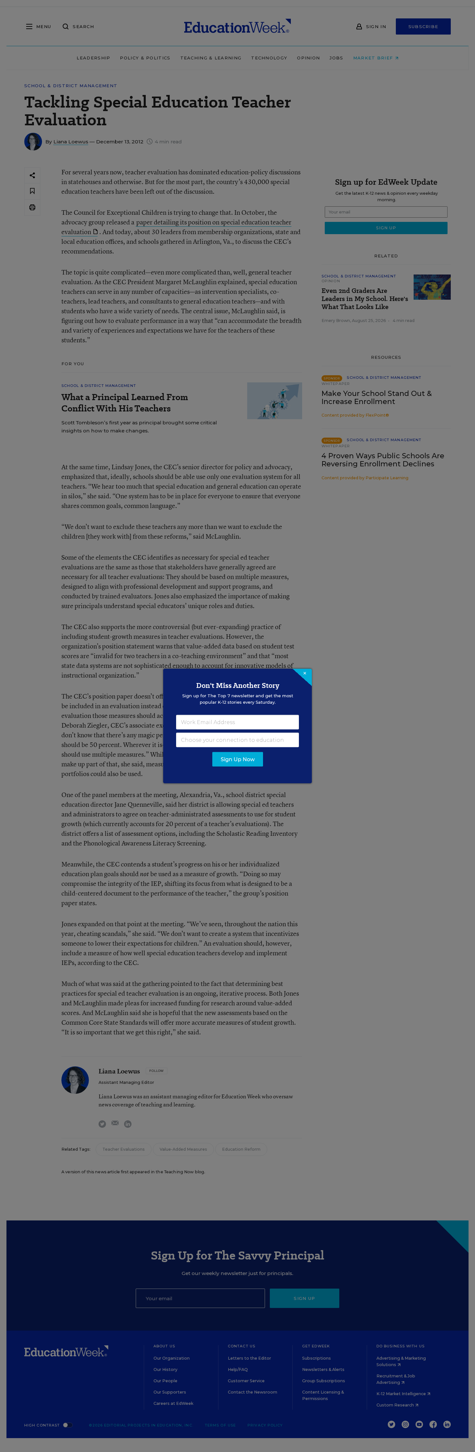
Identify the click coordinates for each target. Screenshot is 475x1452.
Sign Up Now (238, 759)
